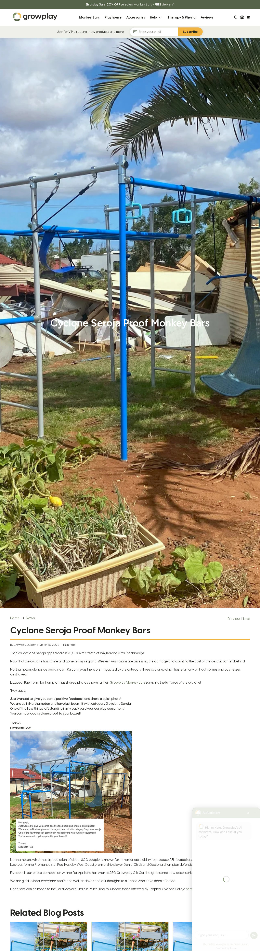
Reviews (206, 17)
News (30, 618)
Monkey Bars (89, 17)
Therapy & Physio (182, 17)
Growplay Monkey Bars (127, 682)
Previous (234, 619)
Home (15, 618)
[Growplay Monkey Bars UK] (35, 17)
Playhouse (113, 17)
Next (246, 619)
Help (153, 17)
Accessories (135, 17)
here (189, 889)
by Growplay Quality (23, 644)
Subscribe (190, 32)
